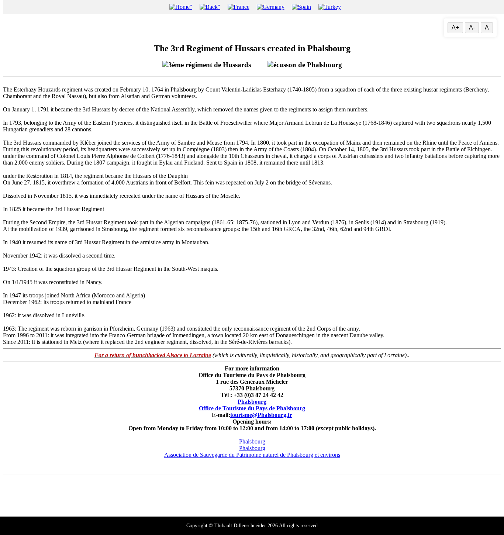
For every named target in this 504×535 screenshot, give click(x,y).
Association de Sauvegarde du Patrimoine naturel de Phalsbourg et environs (252, 455)
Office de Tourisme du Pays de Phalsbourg (252, 408)
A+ (455, 27)
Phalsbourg (252, 401)
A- (472, 27)
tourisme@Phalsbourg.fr (261, 415)
